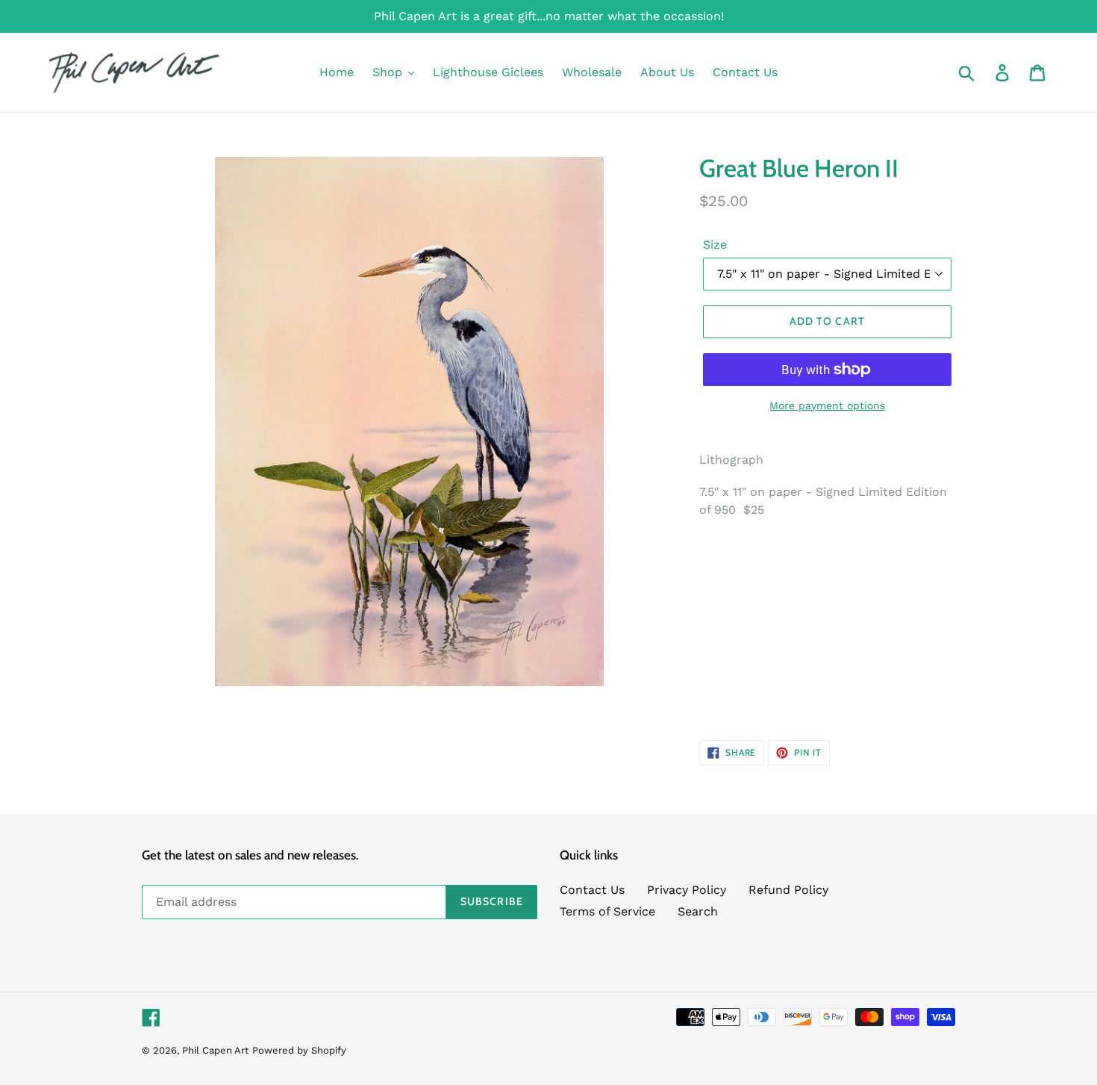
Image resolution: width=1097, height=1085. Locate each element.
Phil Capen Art (215, 1050)
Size (715, 244)
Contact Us (592, 890)
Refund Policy (788, 890)
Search (698, 911)
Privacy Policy (686, 890)
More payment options (827, 405)
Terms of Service (607, 911)
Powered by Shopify (299, 1050)
